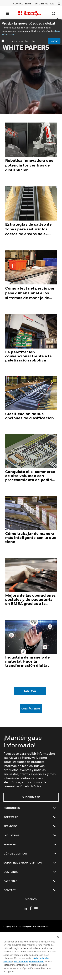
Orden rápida (44, 3)
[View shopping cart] (58, 3)
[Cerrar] (58, 936)
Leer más (30, 690)
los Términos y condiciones (29, 961)
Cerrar (54, 40)
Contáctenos (31, 708)
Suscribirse (31, 797)
